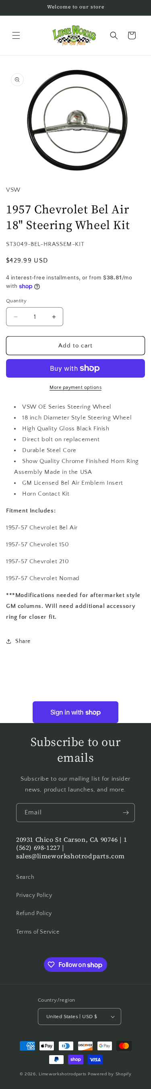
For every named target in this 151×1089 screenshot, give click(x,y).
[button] (16, 35)
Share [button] (23, 641)
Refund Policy (34, 913)
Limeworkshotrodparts (63, 1074)
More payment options (75, 387)
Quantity (16, 301)
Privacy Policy (34, 895)
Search (25, 877)
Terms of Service (38, 932)
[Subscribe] (125, 812)
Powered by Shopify (110, 1074)
